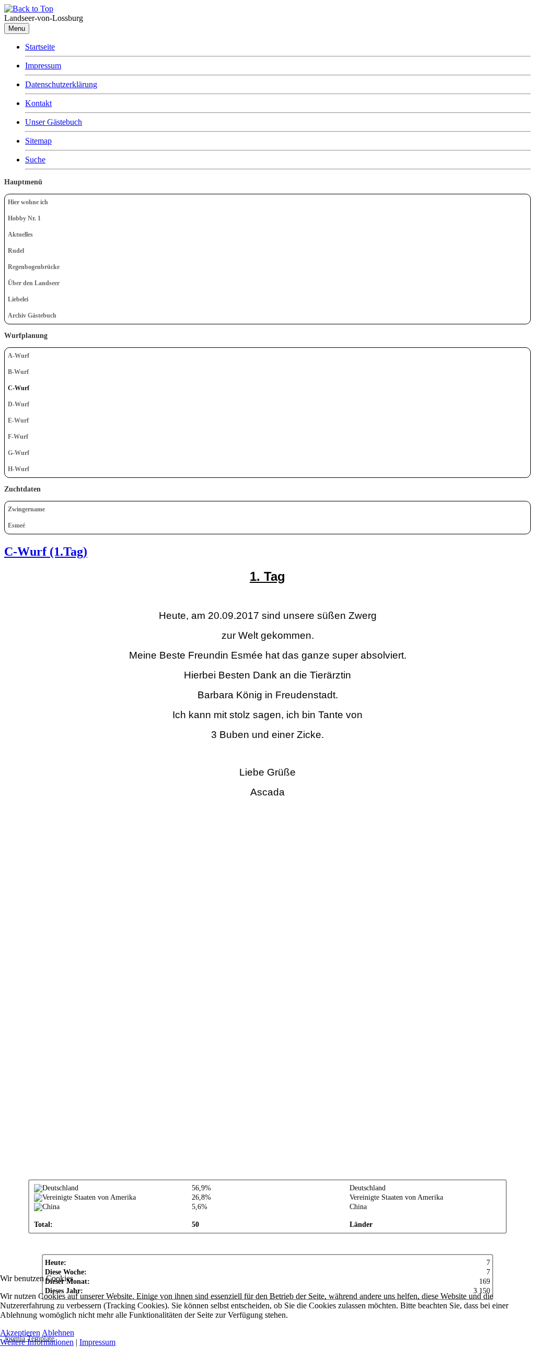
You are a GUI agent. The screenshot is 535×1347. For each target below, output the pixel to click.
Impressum (43, 65)
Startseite (40, 46)
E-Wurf (18, 420)
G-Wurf (18, 452)
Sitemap (38, 140)
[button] (522, 251)
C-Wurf (18, 388)
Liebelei (18, 299)
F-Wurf (18, 436)
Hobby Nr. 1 (24, 218)
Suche (35, 159)
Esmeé (16, 525)
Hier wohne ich (28, 202)
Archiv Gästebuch (32, 315)
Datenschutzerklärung (61, 84)
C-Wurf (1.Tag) (45, 551)
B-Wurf (18, 372)
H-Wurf (18, 469)
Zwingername (26, 509)
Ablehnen (58, 1332)
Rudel (16, 250)
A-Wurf (18, 355)
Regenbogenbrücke (34, 267)
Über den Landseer (34, 283)
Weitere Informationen (37, 1342)
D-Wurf (18, 404)
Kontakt (38, 103)
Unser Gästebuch (53, 122)
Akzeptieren (20, 1332)
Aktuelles (20, 234)
